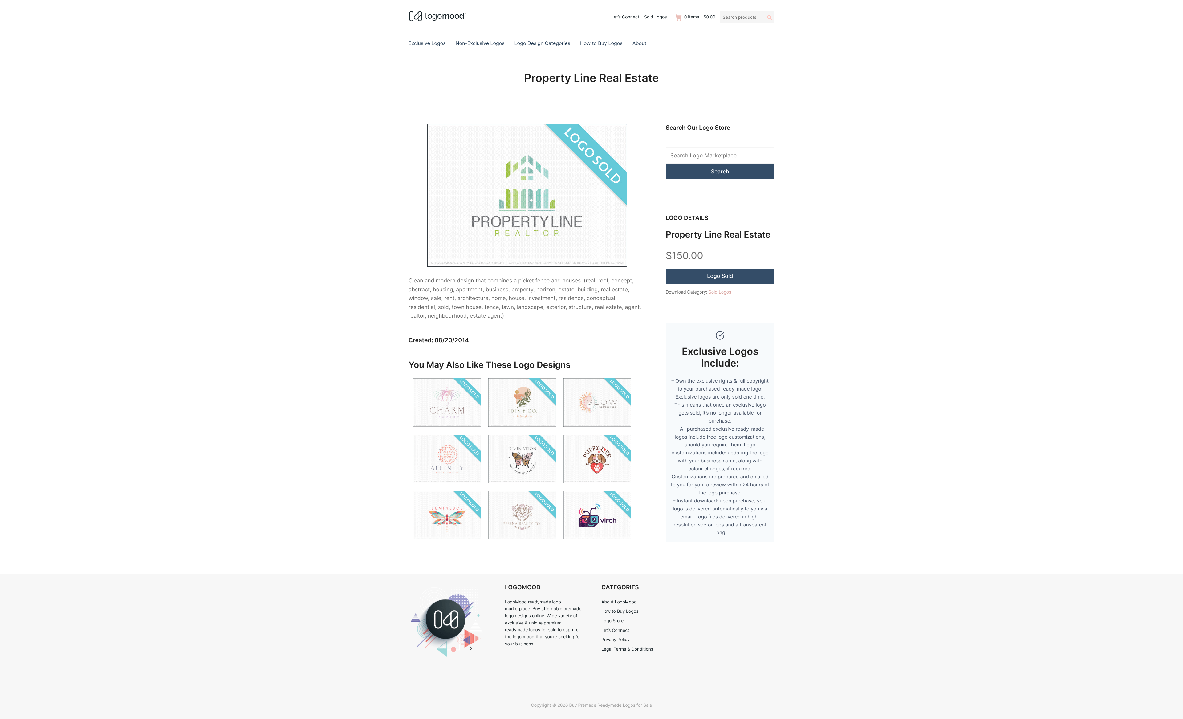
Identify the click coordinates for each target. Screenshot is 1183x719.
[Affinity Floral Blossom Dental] (447, 487)
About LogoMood (619, 602)
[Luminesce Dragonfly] (447, 543)
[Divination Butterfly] (522, 487)
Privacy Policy (615, 639)
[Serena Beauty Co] (522, 543)
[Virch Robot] (597, 543)
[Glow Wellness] (597, 430)
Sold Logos (655, 17)
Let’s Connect (625, 17)
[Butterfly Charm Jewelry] (447, 430)
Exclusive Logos (427, 43)
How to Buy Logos (601, 43)
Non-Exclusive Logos (480, 43)
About (639, 43)
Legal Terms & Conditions (627, 649)
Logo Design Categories (542, 43)
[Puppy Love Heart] (597, 487)
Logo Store (612, 621)
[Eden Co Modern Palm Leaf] (522, 430)
